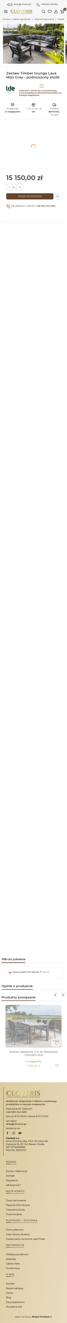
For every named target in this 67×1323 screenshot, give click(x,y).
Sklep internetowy (32, 1317)
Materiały (11, 1259)
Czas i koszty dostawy (18, 1234)
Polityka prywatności (17, 1254)
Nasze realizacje (14, 1288)
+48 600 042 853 (49, 4)
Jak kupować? (13, 1185)
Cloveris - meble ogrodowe (16, 19)
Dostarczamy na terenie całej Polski (25, 1239)
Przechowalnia (14, 1214)
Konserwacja (13, 1268)
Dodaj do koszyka (30, 196)
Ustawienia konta (15, 1209)
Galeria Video (13, 1263)
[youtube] (20, 1133)
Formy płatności (15, 1229)
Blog (8, 1297)
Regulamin (12, 1180)
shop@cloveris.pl (22, 4)
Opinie (9, 1293)
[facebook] (7, 1133)
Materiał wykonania (44, 19)
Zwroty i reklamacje (16, 1171)
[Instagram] (13, 1133)
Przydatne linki (14, 1306)
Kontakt (10, 1175)
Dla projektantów (15, 1302)
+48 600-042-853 (16, 1112)
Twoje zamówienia (16, 1200)
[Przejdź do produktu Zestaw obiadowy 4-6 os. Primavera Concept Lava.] (33, 1026)
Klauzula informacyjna (18, 1205)
